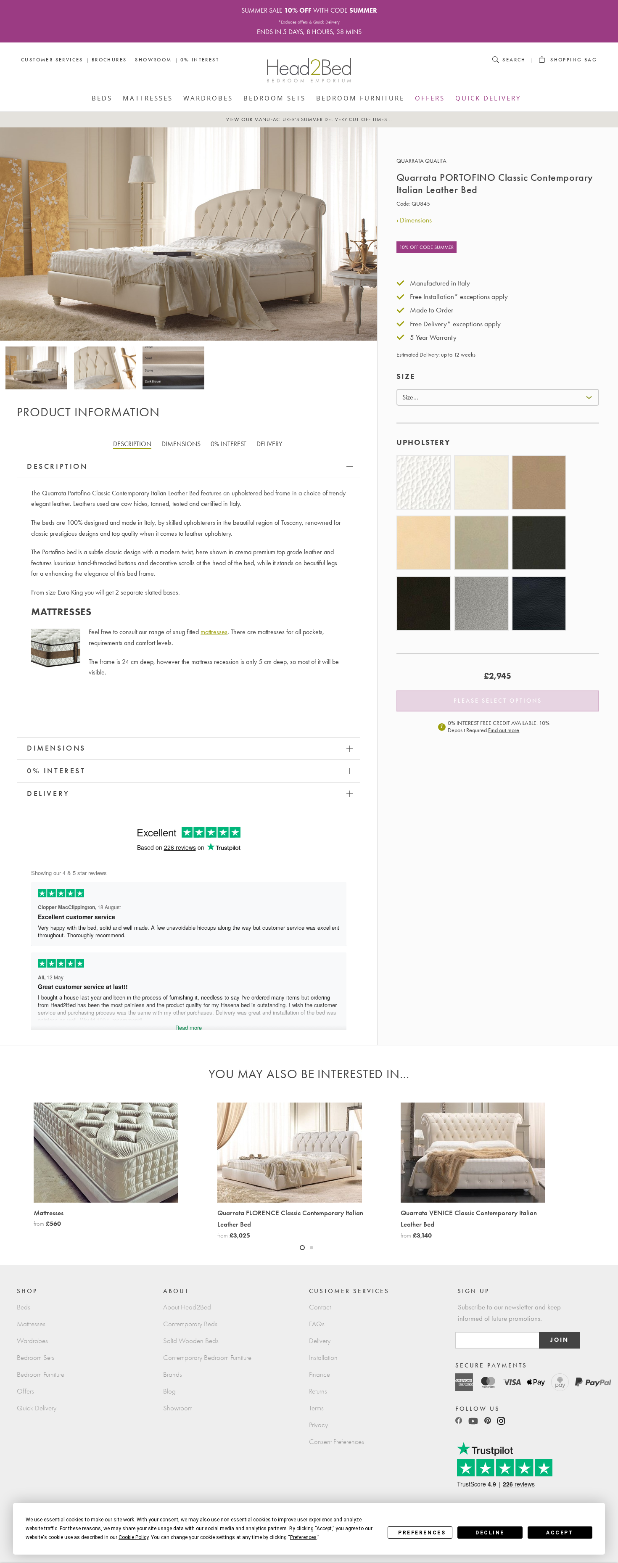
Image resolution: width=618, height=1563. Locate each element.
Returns (318, 1391)
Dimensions (416, 220)
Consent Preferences (336, 1442)
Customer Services (52, 60)
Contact (320, 1307)
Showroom (153, 60)
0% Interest (199, 60)
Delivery (319, 1341)
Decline (489, 1533)
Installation (323, 1358)
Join (559, 1339)
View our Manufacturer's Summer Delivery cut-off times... (309, 119)
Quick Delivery (488, 98)
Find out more (503, 730)
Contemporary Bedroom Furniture (207, 1358)
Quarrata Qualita (421, 160)
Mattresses (148, 98)
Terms (316, 1408)
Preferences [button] (303, 1537)
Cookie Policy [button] (133, 1537)
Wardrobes (208, 98)
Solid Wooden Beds (191, 1341)
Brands (172, 1374)
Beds (102, 98)
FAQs (317, 1324)
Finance (319, 1374)
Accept (559, 1533)
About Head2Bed (187, 1307)
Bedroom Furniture (360, 98)
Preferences (422, 1533)
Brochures (109, 60)
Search (514, 60)
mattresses (214, 632)
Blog (169, 1391)
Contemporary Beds (190, 1324)
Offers (430, 98)
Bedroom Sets (274, 98)
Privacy (318, 1425)
